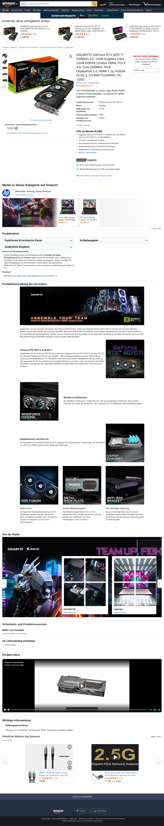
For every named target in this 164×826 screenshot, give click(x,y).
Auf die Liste (139, 70)
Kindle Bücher (112, 10)
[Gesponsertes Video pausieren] (69, 763)
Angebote (65, 10)
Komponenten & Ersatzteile (28, 47)
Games (149, 10)
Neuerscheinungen (51, 10)
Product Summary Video (14, 665)
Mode (89, 10)
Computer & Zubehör (9, 47)
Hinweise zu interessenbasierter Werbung (110, 819)
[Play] (4, 710)
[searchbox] (59, 3)
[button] (5, 10)
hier (5, 268)
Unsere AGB (46, 819)
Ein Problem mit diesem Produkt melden (95, 176)
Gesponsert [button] (155, 228)
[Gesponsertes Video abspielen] (115, 757)
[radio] (4, 55)
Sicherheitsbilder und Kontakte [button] (14, 633)
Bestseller (37, 10)
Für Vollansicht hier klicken (41, 120)
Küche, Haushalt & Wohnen (132, 10)
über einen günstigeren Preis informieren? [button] (36, 276)
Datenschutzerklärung (60, 819)
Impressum (73, 819)
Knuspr (27, 10)
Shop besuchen (70, 613)
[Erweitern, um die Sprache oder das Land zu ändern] (90, 811)
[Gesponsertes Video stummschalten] (69, 767)
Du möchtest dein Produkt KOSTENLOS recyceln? (27, 133)
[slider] (77, 709)
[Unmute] (159, 709)
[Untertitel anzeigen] (69, 747)
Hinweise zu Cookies (86, 819)
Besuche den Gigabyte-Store (88, 83)
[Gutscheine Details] (104, 10)
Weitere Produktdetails (87, 153)
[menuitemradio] (155, 710)
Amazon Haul (16, 10)
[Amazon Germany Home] (58, 811)
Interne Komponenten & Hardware (51, 47)
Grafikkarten (69, 47)
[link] (36, 37)
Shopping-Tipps (78, 10)
